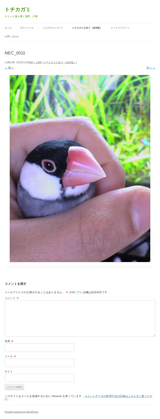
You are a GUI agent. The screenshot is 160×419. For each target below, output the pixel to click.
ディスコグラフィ (120, 27)
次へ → (150, 67)
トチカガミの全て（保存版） (87, 27)
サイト (9, 371)
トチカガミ (18, 9)
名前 (9, 341)
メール (10, 356)
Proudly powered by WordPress (21, 412)
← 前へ (9, 67)
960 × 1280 (35, 62)
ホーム (8, 27)
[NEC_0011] (80, 168)
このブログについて (52, 27)
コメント (12, 298)
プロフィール (27, 27)
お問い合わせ (12, 36)
